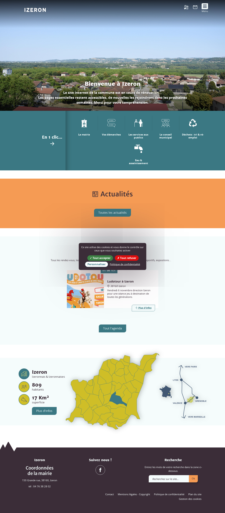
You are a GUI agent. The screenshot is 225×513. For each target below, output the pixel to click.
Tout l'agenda (112, 328)
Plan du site (194, 494)
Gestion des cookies (190, 498)
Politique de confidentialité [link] (125, 264)
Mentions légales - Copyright (134, 494)
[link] (195, 8)
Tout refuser (127, 258)
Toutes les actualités (112, 213)
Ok (193, 478)
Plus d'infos (44, 411)
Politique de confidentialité (169, 494)
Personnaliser (96, 264)
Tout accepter (101, 258)
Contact (109, 494)
